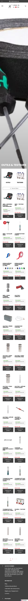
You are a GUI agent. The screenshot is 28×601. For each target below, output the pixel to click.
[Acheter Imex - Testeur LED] (20, 196)
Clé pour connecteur (18, 448)
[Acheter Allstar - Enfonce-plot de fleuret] (8, 531)
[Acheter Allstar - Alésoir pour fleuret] (20, 378)
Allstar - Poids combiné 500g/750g (7, 387)
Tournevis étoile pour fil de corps (20, 479)
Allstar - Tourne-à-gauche (18, 418)
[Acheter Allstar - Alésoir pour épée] (8, 409)
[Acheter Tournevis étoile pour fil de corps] (20, 470)
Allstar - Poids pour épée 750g (19, 356)
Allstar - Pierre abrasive (7, 326)
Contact (7, 593)
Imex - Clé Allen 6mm (7, 234)
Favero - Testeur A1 (20, 510)
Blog (6, 584)
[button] (25, 6)
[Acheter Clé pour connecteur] (20, 440)
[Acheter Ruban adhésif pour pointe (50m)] (20, 255)
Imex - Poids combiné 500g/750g (6, 296)
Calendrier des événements (12, 588)
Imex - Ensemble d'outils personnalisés (7, 205)
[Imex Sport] (13, 6)
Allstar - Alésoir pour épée (8, 417)
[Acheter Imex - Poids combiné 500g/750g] (8, 287)
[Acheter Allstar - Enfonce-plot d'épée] (20, 531)
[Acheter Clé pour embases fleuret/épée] (8, 440)
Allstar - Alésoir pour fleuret (20, 387)
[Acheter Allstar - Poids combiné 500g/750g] (8, 378)
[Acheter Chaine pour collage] (20, 318)
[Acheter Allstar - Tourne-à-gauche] (20, 409)
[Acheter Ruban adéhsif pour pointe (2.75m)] (8, 255)
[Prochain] (16, 559)
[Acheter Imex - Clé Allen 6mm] (8, 226)
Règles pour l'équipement (11, 591)
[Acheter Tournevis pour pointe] (20, 226)
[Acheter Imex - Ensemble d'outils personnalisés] (8, 196)
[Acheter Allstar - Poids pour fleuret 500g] (8, 348)
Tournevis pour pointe (19, 234)
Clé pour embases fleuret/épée (8, 449)
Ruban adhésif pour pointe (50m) (19, 264)
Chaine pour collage (18, 326)
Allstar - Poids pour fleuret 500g (7, 357)
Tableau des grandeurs (11, 586)
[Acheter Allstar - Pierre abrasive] (8, 318)
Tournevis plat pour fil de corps (8, 510)
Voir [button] (8, 216)
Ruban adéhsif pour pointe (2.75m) (7, 264)
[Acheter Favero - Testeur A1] (20, 501)
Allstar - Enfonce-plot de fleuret (8, 540)
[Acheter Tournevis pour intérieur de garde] (8, 470)
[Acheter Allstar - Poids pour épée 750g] (20, 348)
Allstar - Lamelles (17, 296)
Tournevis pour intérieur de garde (8, 480)
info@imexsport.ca (14, 1)
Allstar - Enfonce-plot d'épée (19, 540)
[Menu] (2, 6)
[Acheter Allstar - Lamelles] (20, 287)
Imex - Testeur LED (19, 204)
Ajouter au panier (20, 215)
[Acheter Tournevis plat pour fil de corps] (8, 501)
